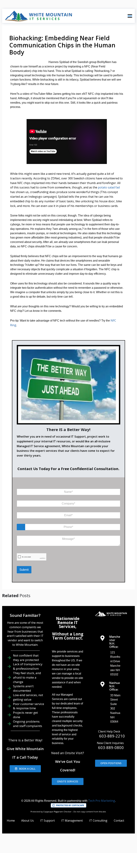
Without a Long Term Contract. (67, 636)
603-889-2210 (112, 736)
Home (11, 820)
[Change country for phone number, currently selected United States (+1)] (21, 527)
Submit (24, 569)
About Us (27, 820)
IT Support (47, 820)
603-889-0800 (111, 747)
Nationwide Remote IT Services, (67, 622)
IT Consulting (98, 820)
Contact (119, 820)
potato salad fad (109, 187)
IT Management (72, 820)
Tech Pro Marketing (101, 801)
